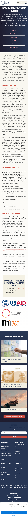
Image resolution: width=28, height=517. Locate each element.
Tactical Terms (18, 449)
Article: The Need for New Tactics (12, 409)
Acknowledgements (14, 34)
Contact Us (17, 473)
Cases (14, 30)
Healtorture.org (14, 493)
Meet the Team (18, 468)
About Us (18, 464)
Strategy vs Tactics (19, 444)
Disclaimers (14, 37)
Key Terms (3, 448)
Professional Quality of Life (14, 497)
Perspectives (4, 472)
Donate (17, 477)
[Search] (18, 2)
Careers (17, 470)
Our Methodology (5, 446)
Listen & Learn (6, 464)
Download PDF (14, 47)
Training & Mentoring (6, 451)
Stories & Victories (5, 474)
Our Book (17, 451)
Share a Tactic (18, 453)
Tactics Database (19, 446)
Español (3, 479)
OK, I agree (14, 512)
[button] (26, 504)
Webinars (3, 470)
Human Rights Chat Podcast (5, 466)
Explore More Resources (14, 417)
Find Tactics (19, 442)
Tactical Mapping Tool (6, 455)
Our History (18, 466)
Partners (14, 44)
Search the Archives (5, 477)
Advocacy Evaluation (6, 453)
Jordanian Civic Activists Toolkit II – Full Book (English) (14, 290)
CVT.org (14, 501)
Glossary (14, 40)
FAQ (16, 475)
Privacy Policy (14, 515)
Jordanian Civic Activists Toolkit (7, 458)
